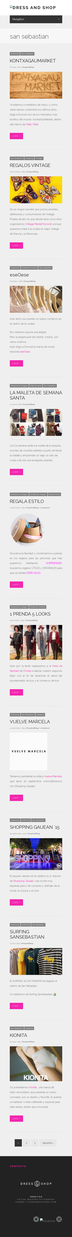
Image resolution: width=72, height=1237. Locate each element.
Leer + (16, 136)
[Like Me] (47, 1221)
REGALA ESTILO (27, 501)
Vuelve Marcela (53, 776)
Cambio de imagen (38, 494)
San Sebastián (27, 54)
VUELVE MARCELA (30, 721)
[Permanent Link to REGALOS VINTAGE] (36, 202)
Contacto (18, 1166)
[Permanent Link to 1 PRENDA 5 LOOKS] (36, 659)
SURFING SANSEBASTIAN (27, 934)
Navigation (18, 19)
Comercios (15, 268)
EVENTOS (15, 54)
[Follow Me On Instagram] (59, 1220)
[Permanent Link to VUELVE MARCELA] (28, 769)
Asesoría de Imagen (19, 386)
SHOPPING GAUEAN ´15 (35, 827)
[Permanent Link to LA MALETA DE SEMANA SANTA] (36, 435)
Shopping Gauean (23, 881)
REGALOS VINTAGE (30, 165)
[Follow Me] (36, 1220)
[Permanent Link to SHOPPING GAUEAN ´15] (36, 869)
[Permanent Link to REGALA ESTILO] (27, 546)
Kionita (33, 1087)
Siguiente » (47, 1143)
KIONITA (18, 1035)
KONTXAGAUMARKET (33, 60)
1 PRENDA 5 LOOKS (30, 614)
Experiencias (35, 386)
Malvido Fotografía (41, 1199)
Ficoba (27, 670)
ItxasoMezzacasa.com (41, 1202)
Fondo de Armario (29, 268)
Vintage (38, 158)
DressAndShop (32, 508)
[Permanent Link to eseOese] (36, 311)
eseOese (19, 274)
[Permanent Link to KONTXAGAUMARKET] (36, 97)
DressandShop (28, 67)
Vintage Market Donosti (38, 224)
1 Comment (45, 508)
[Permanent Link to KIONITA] (36, 1080)
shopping (29, 158)
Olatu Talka (32, 124)
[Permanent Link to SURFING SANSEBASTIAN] (36, 974)
